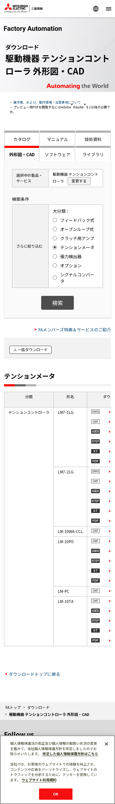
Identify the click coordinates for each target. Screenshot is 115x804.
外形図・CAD (22, 154)
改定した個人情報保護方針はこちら (70, 753)
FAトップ (13, 707)
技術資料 (93, 139)
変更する (79, 180)
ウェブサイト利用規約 (39, 779)
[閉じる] (106, 744)
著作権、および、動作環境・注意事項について (47, 102)
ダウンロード (38, 707)
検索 (57, 303)
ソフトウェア (57, 154)
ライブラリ (93, 154)
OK (55, 794)
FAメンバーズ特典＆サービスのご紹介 (74, 329)
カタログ (21, 139)
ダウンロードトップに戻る (34, 674)
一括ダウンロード (33, 349)
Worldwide (95, 8)
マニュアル (57, 139)
